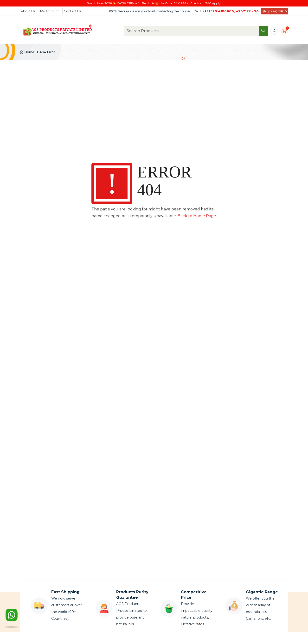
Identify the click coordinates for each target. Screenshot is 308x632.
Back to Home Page (197, 216)
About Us (28, 11)
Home (28, 52)
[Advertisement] (154, 96)
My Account (49, 11)
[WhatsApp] (11, 617)
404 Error (47, 52)
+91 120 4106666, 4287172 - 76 (232, 11)
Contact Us (72, 11)
